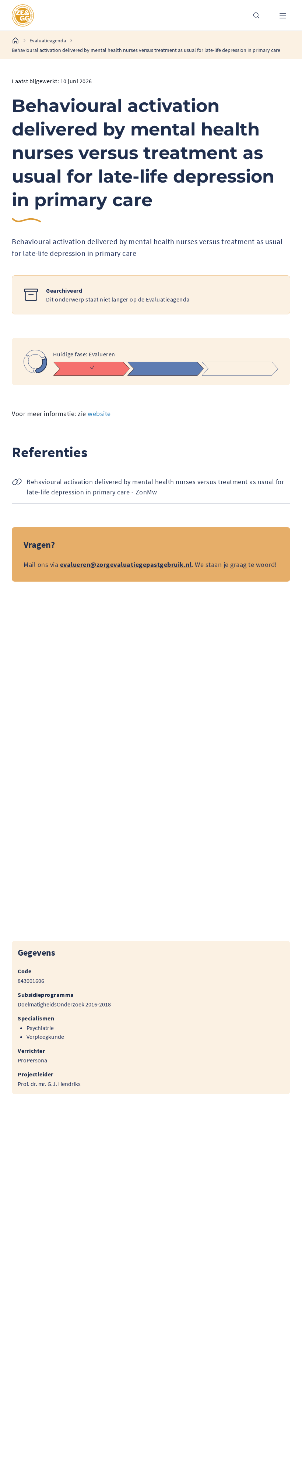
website (99, 413)
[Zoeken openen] (256, 15)
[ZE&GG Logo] (124, 15)
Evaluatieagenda (47, 40)
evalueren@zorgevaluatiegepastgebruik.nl (126, 564)
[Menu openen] (282, 15)
